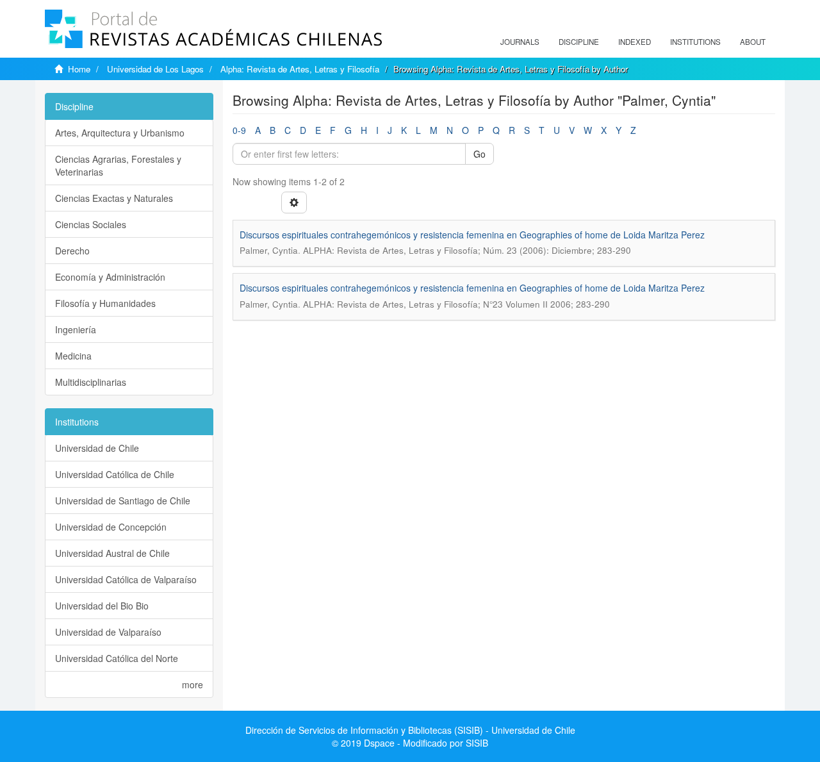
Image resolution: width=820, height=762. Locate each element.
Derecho (72, 250)
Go (479, 153)
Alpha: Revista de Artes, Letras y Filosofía (299, 69)
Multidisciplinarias (90, 382)
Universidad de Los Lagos (155, 69)
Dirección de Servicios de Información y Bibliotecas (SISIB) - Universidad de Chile (410, 730)
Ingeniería (75, 329)
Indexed (634, 42)
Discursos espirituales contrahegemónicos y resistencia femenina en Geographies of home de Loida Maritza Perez (472, 234)
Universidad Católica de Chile (114, 474)
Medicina (73, 355)
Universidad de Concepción (111, 526)
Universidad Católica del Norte (116, 658)
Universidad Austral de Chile (112, 553)
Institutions (695, 42)
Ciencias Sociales (90, 224)
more (192, 684)
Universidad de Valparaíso (108, 631)
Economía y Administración (110, 276)
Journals (519, 42)
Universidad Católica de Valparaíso (126, 579)
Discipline (579, 42)
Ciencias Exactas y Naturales (114, 198)
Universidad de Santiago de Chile (122, 500)
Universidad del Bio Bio (102, 605)
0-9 (239, 130)
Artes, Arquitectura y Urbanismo (119, 132)
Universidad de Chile (97, 448)
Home (79, 69)
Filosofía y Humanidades (105, 303)
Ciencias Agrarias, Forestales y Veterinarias (118, 165)
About (753, 42)
